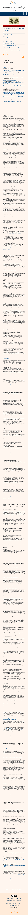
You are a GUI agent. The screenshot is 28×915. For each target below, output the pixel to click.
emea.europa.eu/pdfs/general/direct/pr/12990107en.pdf (14, 874)
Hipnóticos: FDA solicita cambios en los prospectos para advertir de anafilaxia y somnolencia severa (13, 75)
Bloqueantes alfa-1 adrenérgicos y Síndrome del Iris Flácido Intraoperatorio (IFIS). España (13, 71)
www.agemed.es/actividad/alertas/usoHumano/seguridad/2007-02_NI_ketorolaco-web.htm (13, 83)
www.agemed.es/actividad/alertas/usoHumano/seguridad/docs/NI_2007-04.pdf (14, 866)
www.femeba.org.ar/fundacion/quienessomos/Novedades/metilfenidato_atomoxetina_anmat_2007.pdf (14, 719)
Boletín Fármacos (14, 726)
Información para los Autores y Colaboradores (12, 51)
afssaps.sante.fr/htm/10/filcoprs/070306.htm (10, 870)
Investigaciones (8, 37)
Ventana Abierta (8, 34)
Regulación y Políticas (10, 45)
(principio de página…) (7, 247)
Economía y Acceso (9, 43)
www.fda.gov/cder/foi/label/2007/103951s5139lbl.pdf (12, 233)
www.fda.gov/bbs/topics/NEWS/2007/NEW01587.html (12, 448)
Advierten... (7, 39)
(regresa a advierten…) (7, 249)
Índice (5, 32)
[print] (23, 58)
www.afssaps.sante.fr (21, 544)
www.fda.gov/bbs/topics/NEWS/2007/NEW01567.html (12, 101)
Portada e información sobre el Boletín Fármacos (14, 29)
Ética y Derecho (8, 41)
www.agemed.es (6, 358)
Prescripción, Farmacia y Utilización (13, 48)
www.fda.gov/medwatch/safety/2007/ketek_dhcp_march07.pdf (14, 860)
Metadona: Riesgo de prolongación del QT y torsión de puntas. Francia (14, 86)
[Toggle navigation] (25, 13)
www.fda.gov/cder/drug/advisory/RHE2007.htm (16, 240)
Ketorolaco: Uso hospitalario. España (9, 80)
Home (6, 54)
